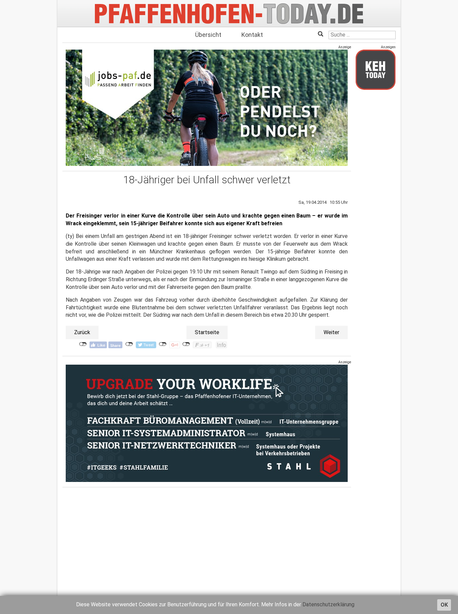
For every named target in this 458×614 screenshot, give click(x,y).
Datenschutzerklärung (328, 604)
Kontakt (252, 34)
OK (444, 605)
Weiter (331, 332)
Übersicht (208, 34)
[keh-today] (375, 69)
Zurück (82, 332)
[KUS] (207, 108)
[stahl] (207, 423)
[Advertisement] (375, 195)
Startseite (207, 332)
